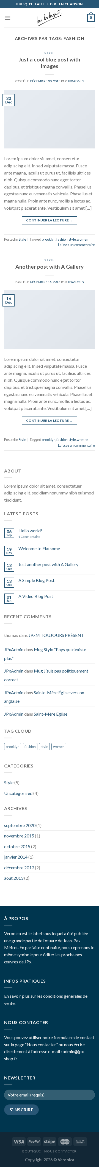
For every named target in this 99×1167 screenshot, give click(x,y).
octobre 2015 (17, 846)
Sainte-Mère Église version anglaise (44, 697)
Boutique (31, 1151)
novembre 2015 (19, 835)
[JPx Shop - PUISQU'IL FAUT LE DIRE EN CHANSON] (50, 17)
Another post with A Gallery (49, 266)
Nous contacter (60, 1151)
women (82, 239)
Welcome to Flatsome (39, 548)
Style (49, 53)
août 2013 (13, 878)
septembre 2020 (19, 825)
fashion (62, 239)
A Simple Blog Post (36, 580)
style (72, 239)
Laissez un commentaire (76, 245)
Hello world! (30, 530)
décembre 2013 (19, 867)
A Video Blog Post (35, 596)
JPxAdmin (76, 81)
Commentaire (29, 536)
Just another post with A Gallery (48, 564)
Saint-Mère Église (50, 713)
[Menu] (7, 17)
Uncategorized (18, 793)
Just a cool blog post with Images (49, 62)
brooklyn (49, 239)
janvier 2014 (16, 856)
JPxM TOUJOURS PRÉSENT (56, 635)
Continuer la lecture (49, 220)
